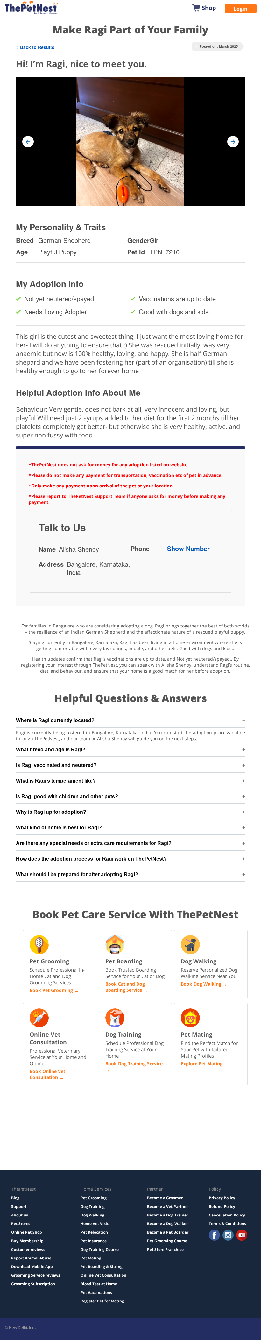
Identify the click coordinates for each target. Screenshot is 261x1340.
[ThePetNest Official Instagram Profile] (228, 1236)
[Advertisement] (75, 1132)
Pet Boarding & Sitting (102, 1266)
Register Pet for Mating (102, 1301)
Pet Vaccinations (96, 1292)
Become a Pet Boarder (167, 1232)
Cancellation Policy (227, 1215)
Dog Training (93, 1206)
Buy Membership (27, 1241)
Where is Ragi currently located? (55, 720)
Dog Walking (92, 1215)
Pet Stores (20, 1223)
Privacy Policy (222, 1198)
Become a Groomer (165, 1198)
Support (18, 1206)
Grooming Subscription (33, 1284)
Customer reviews (28, 1249)
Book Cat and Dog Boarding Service (125, 987)
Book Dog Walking (201, 984)
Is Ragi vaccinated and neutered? (56, 765)
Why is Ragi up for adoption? (51, 812)
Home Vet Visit (95, 1223)
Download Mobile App (32, 1266)
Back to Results (37, 47)
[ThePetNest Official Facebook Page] (214, 1236)
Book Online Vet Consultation (47, 1074)
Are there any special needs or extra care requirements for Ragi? (94, 843)
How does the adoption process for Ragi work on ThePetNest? (91, 858)
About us (19, 1215)
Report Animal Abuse (31, 1258)
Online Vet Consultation (103, 1275)
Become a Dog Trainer (167, 1215)
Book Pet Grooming (51, 990)
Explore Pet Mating (201, 1063)
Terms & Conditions (227, 1223)
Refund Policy (222, 1206)
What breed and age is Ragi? (50, 749)
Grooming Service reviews (35, 1275)
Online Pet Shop (26, 1232)
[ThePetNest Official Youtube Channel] (241, 1236)
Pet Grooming (94, 1198)
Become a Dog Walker (167, 1223)
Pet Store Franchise (165, 1249)
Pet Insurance (94, 1241)
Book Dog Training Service (134, 1063)
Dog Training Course (100, 1249)
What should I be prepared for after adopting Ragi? (77, 874)
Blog (15, 1198)
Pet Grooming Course (167, 1241)
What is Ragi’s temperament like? (56, 780)
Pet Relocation (94, 1232)
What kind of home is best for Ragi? (59, 827)
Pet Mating (91, 1258)
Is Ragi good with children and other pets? (67, 796)
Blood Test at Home (99, 1284)
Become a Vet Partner (167, 1206)
